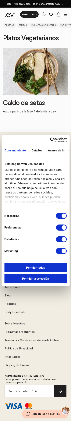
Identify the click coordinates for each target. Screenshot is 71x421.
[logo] (9, 14)
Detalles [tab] (36, 150)
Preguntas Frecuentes (20, 332)
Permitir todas (35, 267)
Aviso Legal (12, 357)
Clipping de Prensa (17, 365)
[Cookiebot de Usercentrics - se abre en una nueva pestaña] (50, 139)
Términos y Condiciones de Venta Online (32, 340)
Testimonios (12, 287)
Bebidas (23, 25)
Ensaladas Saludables (43, 25)
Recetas (9, 25)
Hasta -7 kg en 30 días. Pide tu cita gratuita (34, 3)
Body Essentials (15, 312)
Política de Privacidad (19, 348)
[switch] (61, 228)
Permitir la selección (35, 278)
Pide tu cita (29, 14)
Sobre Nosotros (15, 323)
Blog (8, 295)
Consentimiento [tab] (15, 150)
